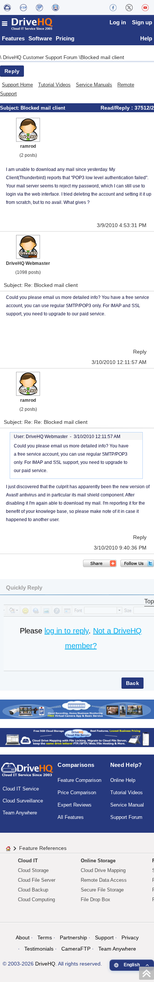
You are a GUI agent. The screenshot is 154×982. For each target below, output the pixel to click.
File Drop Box (95, 899)
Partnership (73, 937)
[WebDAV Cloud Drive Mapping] (7, 7)
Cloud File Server (36, 880)
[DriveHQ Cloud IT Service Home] (27, 24)
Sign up (142, 22)
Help (146, 38)
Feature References (43, 848)
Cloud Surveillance (23, 801)
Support (104, 937)
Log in (118, 22)
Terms (44, 937)
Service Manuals (94, 85)
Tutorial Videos (54, 85)
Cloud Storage (33, 870)
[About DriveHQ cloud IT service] (27, 773)
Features (13, 38)
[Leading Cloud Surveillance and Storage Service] (77, 709)
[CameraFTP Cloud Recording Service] (39, 7)
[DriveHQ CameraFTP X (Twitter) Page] (129, 7)
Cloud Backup (33, 890)
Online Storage (98, 860)
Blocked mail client (102, 57)
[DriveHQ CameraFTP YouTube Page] (145, 7)
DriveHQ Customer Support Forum (41, 57)
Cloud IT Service (21, 789)
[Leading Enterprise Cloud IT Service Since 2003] (77, 737)
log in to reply (66, 631)
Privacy (130, 937)
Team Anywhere (20, 813)
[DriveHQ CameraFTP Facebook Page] (113, 7)
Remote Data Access (104, 880)
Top (149, 601)
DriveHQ (45, 964)
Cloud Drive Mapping (103, 870)
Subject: (10, 108)
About (23, 937)
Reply (11, 71)
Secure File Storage (102, 890)
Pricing (65, 38)
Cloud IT (28, 860)
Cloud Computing (36, 899)
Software (40, 38)
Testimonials (38, 949)
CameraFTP (75, 949)
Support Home (17, 85)
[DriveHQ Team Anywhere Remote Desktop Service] (55, 7)
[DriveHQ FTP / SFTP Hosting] (23, 7)
